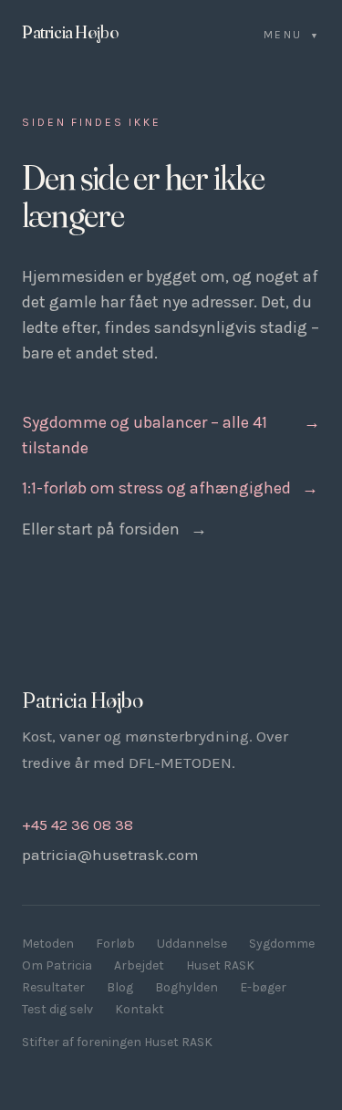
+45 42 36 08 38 (77, 824)
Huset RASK (220, 965)
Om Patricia (57, 965)
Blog (120, 987)
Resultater (53, 987)
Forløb (115, 943)
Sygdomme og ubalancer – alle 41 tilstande (171, 435)
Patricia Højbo (70, 32)
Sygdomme (282, 943)
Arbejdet (139, 965)
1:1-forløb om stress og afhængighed (170, 488)
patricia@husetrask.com (110, 854)
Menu (292, 34)
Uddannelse (192, 943)
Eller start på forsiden (114, 529)
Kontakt (139, 1009)
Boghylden (186, 987)
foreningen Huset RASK (144, 1042)
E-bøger (263, 987)
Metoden (48, 943)
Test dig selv (57, 1009)
